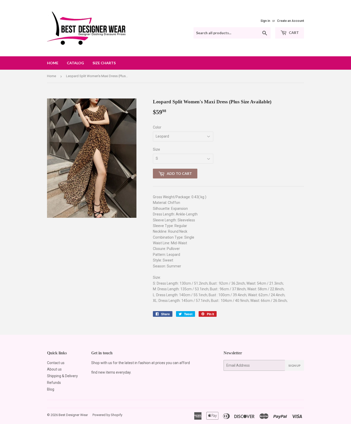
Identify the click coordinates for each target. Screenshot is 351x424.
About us (54, 369)
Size (156, 149)
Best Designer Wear (73, 415)
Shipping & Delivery (62, 376)
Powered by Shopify (107, 415)
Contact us (55, 363)
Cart (293, 32)
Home (52, 63)
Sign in (265, 21)
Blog (50, 389)
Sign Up (294, 365)
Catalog (75, 63)
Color (157, 127)
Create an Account (290, 21)
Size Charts (104, 63)
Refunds (54, 383)
